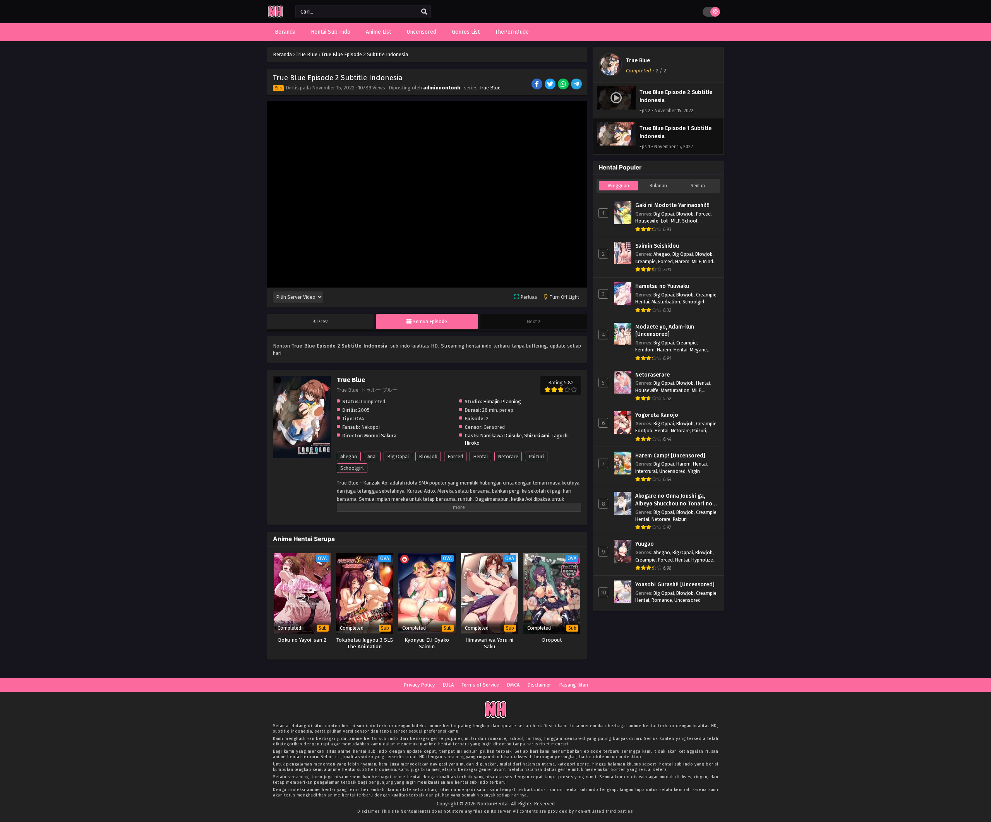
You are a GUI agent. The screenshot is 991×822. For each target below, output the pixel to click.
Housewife (646, 221)
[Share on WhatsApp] (564, 84)
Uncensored (672, 471)
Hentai (480, 456)
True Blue (490, 88)
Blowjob (428, 456)
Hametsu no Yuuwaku (662, 286)
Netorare (508, 456)
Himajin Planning (502, 401)
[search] (424, 12)
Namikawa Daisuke (501, 435)
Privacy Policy (419, 685)
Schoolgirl (352, 468)
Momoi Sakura (380, 435)
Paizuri (536, 456)
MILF (675, 221)
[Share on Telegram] (577, 84)
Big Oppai (398, 456)
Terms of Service (480, 685)
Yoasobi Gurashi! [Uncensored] (675, 584)
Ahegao (348, 456)
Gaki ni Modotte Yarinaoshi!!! (672, 205)
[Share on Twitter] (551, 84)
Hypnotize (702, 560)
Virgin (694, 471)
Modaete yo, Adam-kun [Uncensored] (664, 331)
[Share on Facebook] (538, 84)
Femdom (645, 350)
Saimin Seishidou (657, 246)
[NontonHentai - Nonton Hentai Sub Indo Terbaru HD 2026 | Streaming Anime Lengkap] (275, 16)
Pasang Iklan (573, 685)
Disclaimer (539, 685)
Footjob (643, 430)
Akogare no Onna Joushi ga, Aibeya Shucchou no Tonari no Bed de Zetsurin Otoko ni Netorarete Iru (673, 500)
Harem (682, 261)
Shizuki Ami (536, 435)
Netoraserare (652, 375)
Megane (698, 350)
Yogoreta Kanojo (656, 415)
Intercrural (646, 471)
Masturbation (666, 302)
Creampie (645, 261)
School (689, 221)
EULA (448, 685)
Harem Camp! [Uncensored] (670, 455)
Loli (665, 221)
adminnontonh (441, 88)
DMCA (513, 685)
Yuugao (644, 544)
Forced (455, 456)
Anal (372, 456)
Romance (662, 600)
